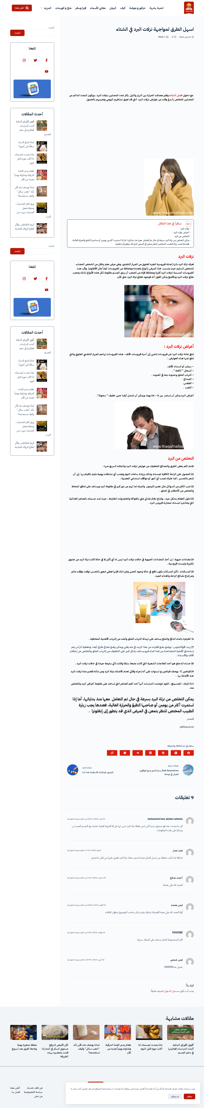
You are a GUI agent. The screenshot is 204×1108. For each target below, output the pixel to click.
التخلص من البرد (181, 236)
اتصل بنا (16, 1092)
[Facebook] (188, 753)
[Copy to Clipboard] (112, 753)
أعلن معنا (19, 8)
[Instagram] (24, 60)
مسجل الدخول (171, 991)
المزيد (47, 8)
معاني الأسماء (98, 8)
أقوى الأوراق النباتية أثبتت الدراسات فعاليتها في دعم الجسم (181, 1049)
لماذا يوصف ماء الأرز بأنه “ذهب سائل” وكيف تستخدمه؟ (24, 191)
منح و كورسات (63, 8)
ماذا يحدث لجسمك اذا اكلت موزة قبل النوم (24, 159)
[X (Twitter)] (176, 753)
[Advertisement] (130, 67)
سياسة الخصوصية (33, 1092)
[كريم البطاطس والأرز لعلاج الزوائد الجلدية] (42, 228)
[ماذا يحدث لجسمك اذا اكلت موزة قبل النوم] (42, 158)
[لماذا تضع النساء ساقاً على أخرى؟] (42, 146)
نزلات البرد (184, 228)
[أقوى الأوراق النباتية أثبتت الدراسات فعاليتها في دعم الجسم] (42, 125)
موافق (189, 1096)
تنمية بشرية (156, 8)
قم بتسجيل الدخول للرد (75, 819)
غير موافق (175, 1096)
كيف (122, 8)
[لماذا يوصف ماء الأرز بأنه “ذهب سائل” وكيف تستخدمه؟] (42, 191)
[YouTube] (46, 71)
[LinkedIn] (150, 753)
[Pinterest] (163, 753)
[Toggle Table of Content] (186, 224)
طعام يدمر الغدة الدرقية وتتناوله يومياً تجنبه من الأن (24, 175)
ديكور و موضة (137, 8)
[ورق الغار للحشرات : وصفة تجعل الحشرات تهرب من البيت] (42, 208)
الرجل (112, 8)
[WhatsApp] (125, 753)
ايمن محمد (177, 905)
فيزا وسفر (80, 8)
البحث (51, 27)
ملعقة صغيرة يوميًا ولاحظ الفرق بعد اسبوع (24, 1047)
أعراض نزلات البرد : (180, 232)
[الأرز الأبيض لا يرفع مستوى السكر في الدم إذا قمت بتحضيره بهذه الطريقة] (55, 1032)
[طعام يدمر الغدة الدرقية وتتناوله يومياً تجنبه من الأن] (42, 175)
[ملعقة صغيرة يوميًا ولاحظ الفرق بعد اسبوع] (23, 1032)
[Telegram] (137, 753)
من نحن (38, 1096)
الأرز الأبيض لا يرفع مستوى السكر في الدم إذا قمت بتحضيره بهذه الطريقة (55, 1050)
